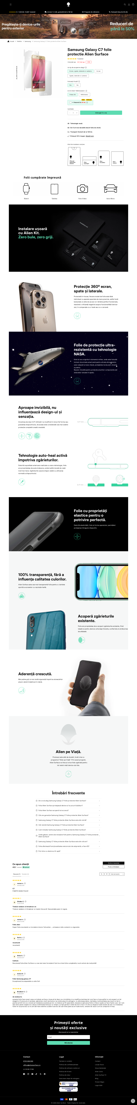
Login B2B (98, 1085)
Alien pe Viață (65, 760)
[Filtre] (107, 874)
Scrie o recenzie (113, 863)
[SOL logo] (71, 1090)
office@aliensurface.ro (31, 1065)
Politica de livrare (65, 1071)
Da (77, 85)
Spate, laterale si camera (78, 76)
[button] (11, 4)
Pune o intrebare (113, 867)
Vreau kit (73, 94)
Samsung (28, 41)
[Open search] (102, 874)
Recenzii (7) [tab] (16, 874)
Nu (71, 85)
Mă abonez (68, 1043)
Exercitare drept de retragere (69, 1078)
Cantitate (71, 109)
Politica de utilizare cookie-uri (69, 1068)
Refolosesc (84, 94)
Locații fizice (99, 1064)
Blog (96, 1078)
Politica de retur (64, 1075)
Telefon (19, 41)
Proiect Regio (99, 1082)
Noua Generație (100, 1068)
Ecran (99, 71)
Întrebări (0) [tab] (25, 874)
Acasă (12, 41)
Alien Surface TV (100, 1075)
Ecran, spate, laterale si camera (81, 71)
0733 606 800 (28, 1061)
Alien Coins (99, 1071)
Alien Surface (61, 1103)
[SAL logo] (71, 1084)
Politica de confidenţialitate (68, 1064)
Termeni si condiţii (65, 1061)
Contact (97, 1061)
